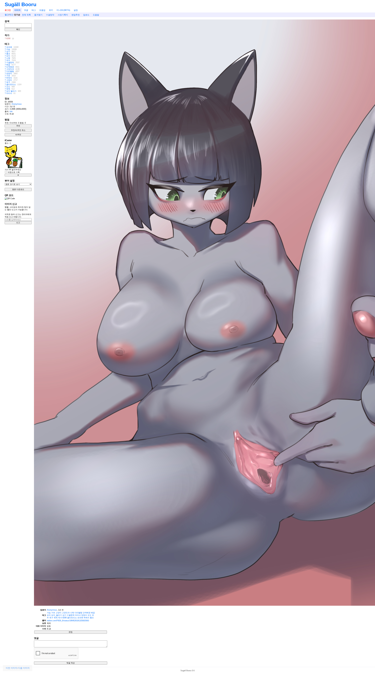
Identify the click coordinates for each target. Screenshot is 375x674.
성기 (8, 51)
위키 (51, 10)
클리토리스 (11, 84)
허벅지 (9, 78)
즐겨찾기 (38, 15)
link (11, 111)
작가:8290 (62, 618)
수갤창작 (50, 15)
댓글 (26, 10)
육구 (8, 82)
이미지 (17, 10)
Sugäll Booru (20, 4)
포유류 (9, 47)
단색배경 (10, 67)
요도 (8, 87)
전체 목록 (26, 15)
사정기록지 (63, 15)
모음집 (42, 10)
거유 (8, 76)
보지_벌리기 (56, 615)
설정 (76, 10)
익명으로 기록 (13, 172)
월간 (7, 15)
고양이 (9, 80)
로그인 (8, 10)
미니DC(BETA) (63, 10)
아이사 (9, 93)
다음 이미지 (24, 668)
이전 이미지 (11, 668)
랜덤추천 (75, 15)
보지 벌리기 (11, 91)
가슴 (8, 49)
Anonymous (17, 104)
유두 (8, 60)
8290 (8, 39)
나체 (8, 58)
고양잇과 (10, 69)
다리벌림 (10, 71)
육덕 (8, 89)
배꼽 (8, 65)
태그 (34, 10)
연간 (11, 15)
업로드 (86, 15)
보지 (8, 56)
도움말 (96, 15)
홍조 (8, 54)
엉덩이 (9, 73)
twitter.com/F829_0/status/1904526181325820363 (68, 620)
